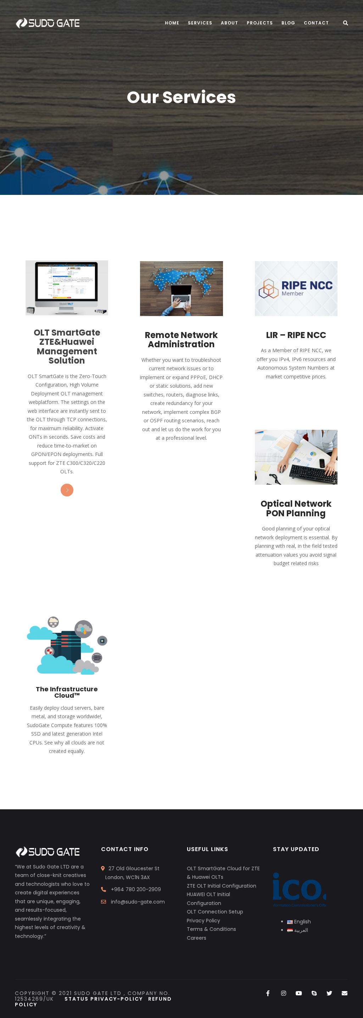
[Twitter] (329, 993)
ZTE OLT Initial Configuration (221, 885)
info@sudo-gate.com (138, 901)
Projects (260, 23)
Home (172, 23)
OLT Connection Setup (215, 911)
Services (200, 23)
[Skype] (314, 993)
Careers (196, 937)
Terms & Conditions (211, 929)
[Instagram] (283, 993)
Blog (288, 23)
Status (77, 998)
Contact (316, 23)
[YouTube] (298, 993)
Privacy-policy (119, 998)
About (229, 23)
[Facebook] (268, 993)
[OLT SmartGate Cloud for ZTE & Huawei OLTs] (67, 288)
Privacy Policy (203, 920)
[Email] (344, 993)
